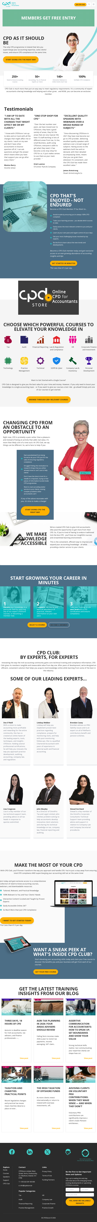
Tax (20, 1195)
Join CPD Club (80, 4)
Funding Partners (48, 1180)
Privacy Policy (47, 1171)
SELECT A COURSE (37, 625)
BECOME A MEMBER (59, 625)
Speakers (6, 1177)
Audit (20, 1199)
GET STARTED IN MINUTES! (63, 263)
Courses (6, 1173)
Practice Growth (47, 1208)
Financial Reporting (25, 1204)
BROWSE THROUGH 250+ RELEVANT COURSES (48, 399)
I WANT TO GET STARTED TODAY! (17, 920)
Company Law (47, 1199)
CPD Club (6, 1184)
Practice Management (26, 1208)
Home (5, 1170)
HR (43, 1195)
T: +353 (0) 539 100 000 (27, 1182)
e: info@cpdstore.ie (25, 1186)
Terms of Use (47, 1176)
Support (6, 1180)
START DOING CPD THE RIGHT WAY (21, 59)
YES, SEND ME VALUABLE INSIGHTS (80, 1201)
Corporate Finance (48, 1204)
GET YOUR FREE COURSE (45, 972)
